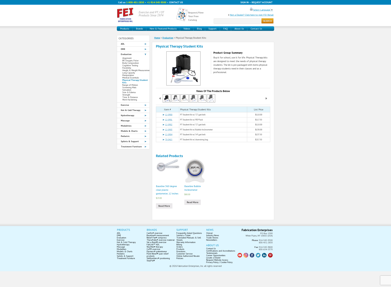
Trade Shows (212, 237)
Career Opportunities (215, 255)
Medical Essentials (130, 77)
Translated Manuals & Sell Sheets (188, 238)
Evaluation (168, 37)
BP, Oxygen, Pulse (130, 60)
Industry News (212, 235)
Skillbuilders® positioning (158, 258)
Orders (179, 246)
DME (123, 49)
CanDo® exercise (154, 233)
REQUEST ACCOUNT (262, 2)
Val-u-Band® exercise (156, 242)
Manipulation (128, 75)
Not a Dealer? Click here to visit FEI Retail (252, 14)
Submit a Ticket (183, 235)
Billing (179, 244)
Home (157, 37)
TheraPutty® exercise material (161, 240)
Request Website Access (217, 260)
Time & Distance (130, 97)
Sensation (126, 90)
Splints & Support (130, 141)
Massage (125, 120)
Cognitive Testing (130, 65)
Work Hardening (129, 99)
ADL (123, 43)
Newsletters (211, 240)
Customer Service (184, 253)
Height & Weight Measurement (136, 70)
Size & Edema (129, 92)
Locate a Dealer (213, 257)
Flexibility (126, 68)
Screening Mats (129, 87)
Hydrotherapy (127, 115)
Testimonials (211, 253)
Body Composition (130, 63)
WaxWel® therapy (155, 246)
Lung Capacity (128, 73)
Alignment (127, 58)
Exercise (125, 105)
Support (212, 28)
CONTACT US (176, 2)
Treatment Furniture (131, 146)
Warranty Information (186, 242)
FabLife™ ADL (153, 244)
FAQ (225, 28)
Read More (164, 205)
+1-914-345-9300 (156, 2)
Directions (180, 251)
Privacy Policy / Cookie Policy (219, 262)
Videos (186, 28)
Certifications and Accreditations (220, 250)
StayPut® (151, 260)
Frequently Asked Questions (189, 233)
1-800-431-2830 (135, 2)
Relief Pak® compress (157, 237)
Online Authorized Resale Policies (188, 257)
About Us (239, 28)
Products (180, 249)
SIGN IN (244, 2)
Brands (139, 28)
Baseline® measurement (158, 235)
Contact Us (256, 28)
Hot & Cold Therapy (130, 110)
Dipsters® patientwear (157, 251)
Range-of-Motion (130, 85)
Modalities (126, 125)
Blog (199, 28)
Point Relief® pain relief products (157, 254)
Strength (126, 95)
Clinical (209, 233)
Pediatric (125, 136)
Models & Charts (129, 131)
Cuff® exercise (153, 249)
